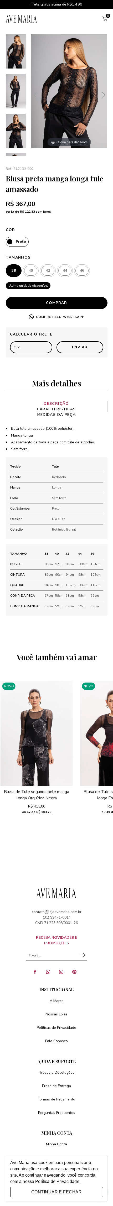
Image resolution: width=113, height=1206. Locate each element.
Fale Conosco (56, 1041)
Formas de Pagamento (56, 1099)
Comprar (56, 302)
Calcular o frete (31, 334)
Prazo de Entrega (56, 1085)
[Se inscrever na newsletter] (83, 956)
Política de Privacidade (57, 1181)
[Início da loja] (21, 19)
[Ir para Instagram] (63, 974)
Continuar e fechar (56, 1192)
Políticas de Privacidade (56, 1027)
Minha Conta (56, 1144)
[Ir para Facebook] (37, 974)
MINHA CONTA (56, 1133)
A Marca (57, 1000)
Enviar (80, 347)
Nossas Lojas (56, 1014)
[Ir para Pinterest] (76, 974)
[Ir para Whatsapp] (50, 974)
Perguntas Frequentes (56, 1112)
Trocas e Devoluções (56, 1072)
